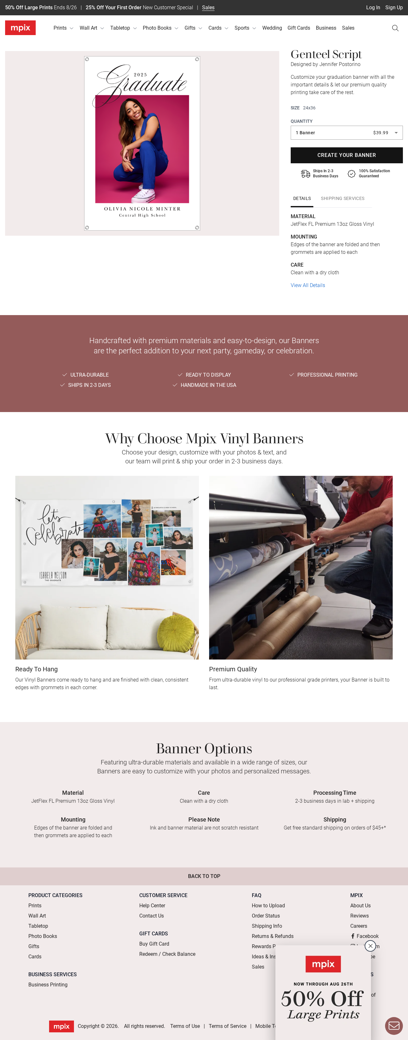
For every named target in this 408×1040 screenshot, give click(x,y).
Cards (215, 28)
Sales (208, 7)
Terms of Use (185, 1026)
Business (326, 28)
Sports (242, 28)
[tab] (302, 198)
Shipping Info (267, 926)
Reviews (359, 916)
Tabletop (120, 28)
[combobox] (347, 132)
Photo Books (157, 28)
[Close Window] (370, 946)
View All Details (308, 285)
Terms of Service (227, 1026)
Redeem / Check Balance (167, 954)
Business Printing (48, 985)
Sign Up (394, 7)
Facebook (368, 936)
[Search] (395, 28)
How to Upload (268, 906)
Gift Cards (299, 28)
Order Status (266, 916)
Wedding (272, 28)
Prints (60, 28)
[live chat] (394, 1026)
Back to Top (204, 876)
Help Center (152, 906)
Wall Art (88, 28)
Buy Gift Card (154, 944)
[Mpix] (20, 27)
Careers (358, 926)
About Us (360, 906)
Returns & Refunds (273, 936)
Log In (373, 7)
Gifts (190, 28)
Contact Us (151, 916)
